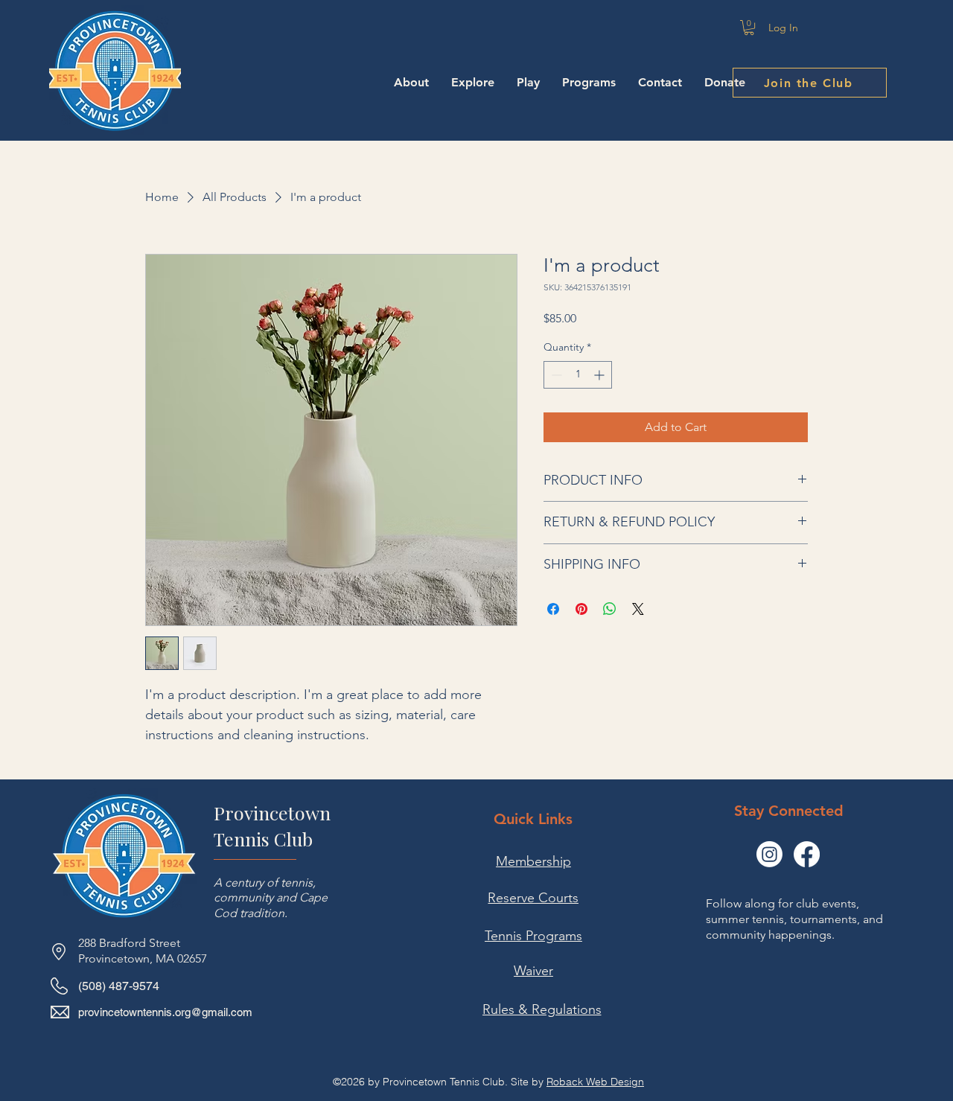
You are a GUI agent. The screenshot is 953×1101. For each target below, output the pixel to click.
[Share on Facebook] (553, 609)
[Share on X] (638, 609)
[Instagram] (769, 854)
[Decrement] (555, 375)
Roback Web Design (595, 1081)
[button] (749, 27)
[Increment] (600, 375)
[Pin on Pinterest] (581, 609)
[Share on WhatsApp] (610, 609)
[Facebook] (807, 854)
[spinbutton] (577, 375)
